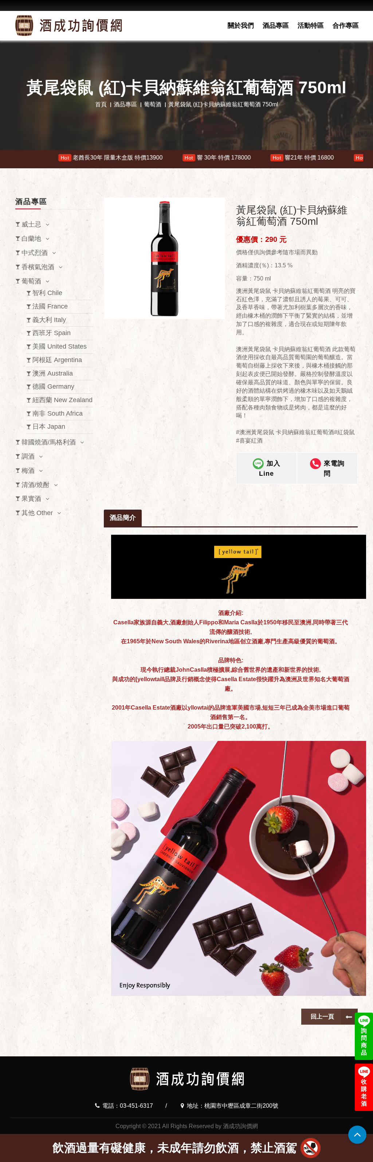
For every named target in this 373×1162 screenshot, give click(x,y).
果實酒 (31, 498)
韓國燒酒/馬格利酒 (48, 442)
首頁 (101, 104)
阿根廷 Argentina (57, 360)
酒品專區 (276, 25)
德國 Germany (53, 386)
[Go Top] (357, 1135)
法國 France (50, 306)
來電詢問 (334, 468)
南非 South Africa (57, 413)
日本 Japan (48, 426)
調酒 (28, 456)
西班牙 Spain (51, 333)
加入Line (269, 468)
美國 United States (59, 346)
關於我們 (241, 25)
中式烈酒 (34, 252)
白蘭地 (31, 238)
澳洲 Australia (52, 373)
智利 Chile (47, 293)
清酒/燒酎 (35, 484)
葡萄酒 (152, 104)
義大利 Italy (49, 319)
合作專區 (346, 25)
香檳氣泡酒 (37, 267)
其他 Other (37, 513)
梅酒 (28, 470)
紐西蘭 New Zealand (62, 400)
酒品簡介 (123, 517)
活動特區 (311, 25)
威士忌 (31, 224)
